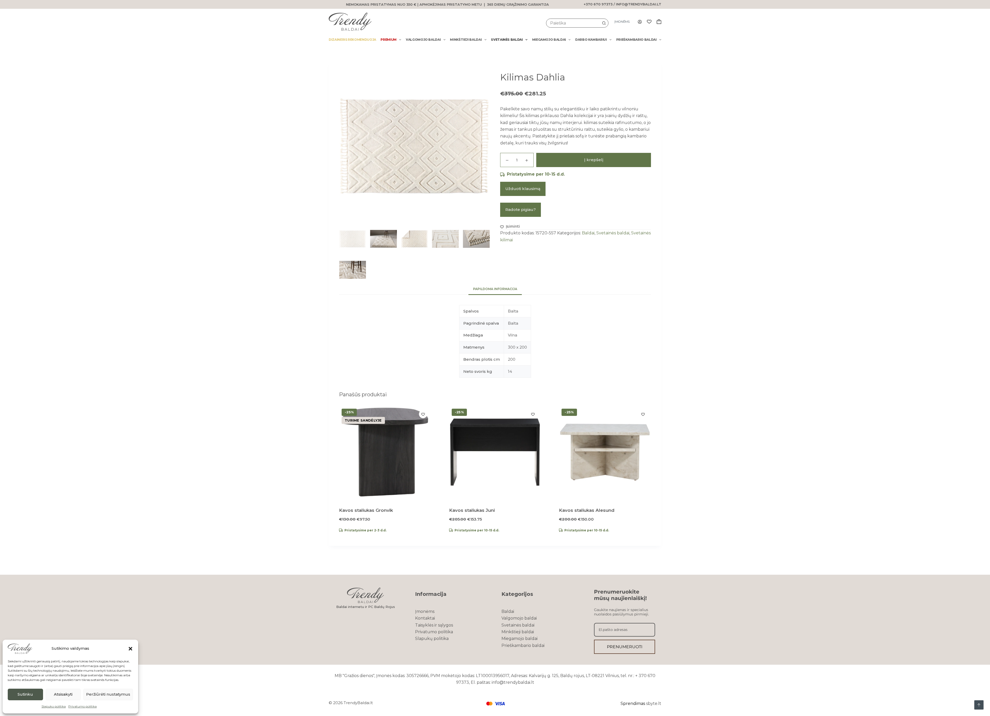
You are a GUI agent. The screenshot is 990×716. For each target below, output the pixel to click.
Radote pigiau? (520, 209)
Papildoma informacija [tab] (495, 289)
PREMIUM (389, 40)
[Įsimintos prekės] (649, 21)
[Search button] (604, 23)
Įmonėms (622, 21)
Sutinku (25, 694)
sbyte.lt (653, 703)
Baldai (588, 233)
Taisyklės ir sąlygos (434, 625)
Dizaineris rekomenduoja (352, 40)
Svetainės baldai (507, 40)
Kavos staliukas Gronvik (366, 510)
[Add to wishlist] (423, 414)
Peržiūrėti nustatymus (108, 694)
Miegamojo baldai (549, 40)
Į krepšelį (593, 160)
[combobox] (573, 23)
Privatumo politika (82, 706)
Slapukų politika (54, 706)
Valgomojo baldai (423, 40)
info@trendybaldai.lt (638, 4)
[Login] (640, 22)
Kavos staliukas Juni (472, 510)
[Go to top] (979, 705)
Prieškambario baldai (636, 40)
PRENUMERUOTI (624, 646)
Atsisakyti (63, 694)
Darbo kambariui (591, 40)
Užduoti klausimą (522, 188)
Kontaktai (425, 618)
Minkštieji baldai (466, 40)
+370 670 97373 (598, 4)
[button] (130, 648)
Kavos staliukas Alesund (586, 510)
